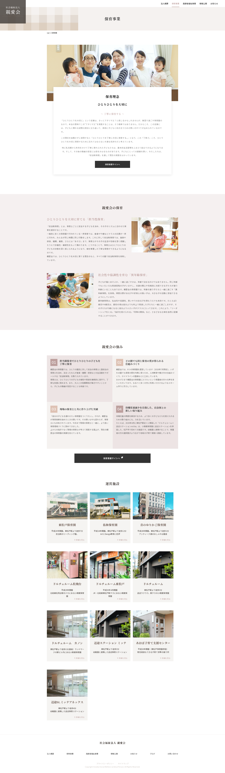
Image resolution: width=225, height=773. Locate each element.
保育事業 (175, 3)
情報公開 (203, 3)
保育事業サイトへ (112, 164)
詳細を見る (80, 540)
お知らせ (214, 3)
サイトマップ (123, 763)
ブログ (152, 753)
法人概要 (164, 3)
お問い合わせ (173, 753)
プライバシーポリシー (105, 763)
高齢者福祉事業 (189, 3)
